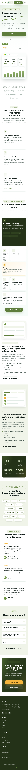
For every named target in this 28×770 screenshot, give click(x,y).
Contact (3, 737)
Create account (5, 752)
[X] (3, 713)
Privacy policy (5, 754)
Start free (18, 2)
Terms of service (6, 757)
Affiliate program (5, 740)
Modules (4, 720)
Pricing (3, 725)
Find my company (6, 742)
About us (4, 735)
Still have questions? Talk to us (14, 648)
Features (4, 722)
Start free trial (14, 682)
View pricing (14, 687)
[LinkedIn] (6, 713)
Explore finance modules (10, 378)
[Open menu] (24, 2)
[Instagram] (9, 713)
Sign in (3, 749)
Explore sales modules (9, 446)
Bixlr (4, 2)
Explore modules (14, 39)
